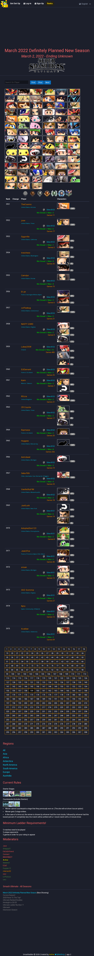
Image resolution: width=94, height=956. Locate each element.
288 (49, 728)
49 (77, 657)
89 (37, 670)
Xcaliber (25, 629)
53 (17, 662)
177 (55, 695)
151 (67, 686)
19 (7, 653)
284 (25, 728)
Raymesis (25, 430)
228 (25, 711)
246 (49, 716)
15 (69, 649)
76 (52, 666)
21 (17, 653)
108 (60, 674)
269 (19, 724)
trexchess (25, 253)
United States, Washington (29, 256)
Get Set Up (15, 3)
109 (66, 674)
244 (37, 716)
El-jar (23, 292)
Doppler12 (7, 868)
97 (77, 670)
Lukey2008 (26, 347)
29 (57, 653)
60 (52, 662)
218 (49, 707)
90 (42, 670)
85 (17, 670)
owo (4, 874)
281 (7, 728)
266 (85, 720)
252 (85, 716)
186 (25, 699)
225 (7, 711)
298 (25, 732)
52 (12, 662)
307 (79, 732)
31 (67, 653)
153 (79, 686)
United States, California (29, 239)
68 (12, 666)
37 (17, 657)
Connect (6, 854)
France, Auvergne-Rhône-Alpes (31, 295)
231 (43, 711)
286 (37, 728)
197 (7, 703)
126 (85, 678)
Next (47, 82)
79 (67, 666)
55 (27, 662)
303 (55, 732)
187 (31, 699)
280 (85, 724)
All (4, 750)
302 (49, 732)
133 (43, 682)
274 (49, 724)
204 (49, 703)
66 (82, 662)
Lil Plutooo (7, 877)
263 (67, 720)
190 (49, 699)
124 (73, 678)
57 (37, 662)
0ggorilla (25, 236)
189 (43, 699)
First (33, 82)
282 (13, 728)
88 (32, 670)
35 (7, 657)
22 (22, 653)
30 (62, 653)
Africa (6, 757)
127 (7, 682)
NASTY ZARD (27, 324)
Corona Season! (9, 895)
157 (19, 691)
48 (72, 657)
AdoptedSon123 (28, 528)
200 (25, 703)
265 (79, 720)
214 (25, 707)
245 (43, 716)
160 (37, 691)
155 (7, 691)
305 (67, 732)
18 (84, 649)
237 (79, 711)
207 (67, 703)
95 (67, 670)
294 (85, 728)
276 (61, 724)
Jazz (5, 846)
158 (25, 691)
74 (42, 666)
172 (25, 695)
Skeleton (6, 863)
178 (61, 695)
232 (49, 711)
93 (57, 670)
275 (55, 724)
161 (43, 691)
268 (13, 724)
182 (85, 695)
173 (31, 695)
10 (44, 649)
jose (23, 220)
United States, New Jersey (29, 444)
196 (85, 699)
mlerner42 (7, 871)
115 (19, 678)
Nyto (23, 606)
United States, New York (29, 508)
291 (67, 728)
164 (61, 691)
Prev (40, 82)
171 (19, 695)
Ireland (23, 350)
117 (31, 678)
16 (74, 649)
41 (37, 657)
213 (19, 707)
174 (37, 695)
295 (7, 732)
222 (73, 707)
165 (67, 691)
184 (13, 699)
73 (37, 666)
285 (31, 728)
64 (72, 662)
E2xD (5, 866)
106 (48, 674)
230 (37, 711)
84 (12, 670)
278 (73, 724)
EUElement (26, 369)
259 (43, 720)
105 (42, 674)
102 (24, 674)
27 (47, 653)
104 (36, 674)
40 (32, 657)
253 (7, 720)
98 (82, 670)
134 (49, 682)
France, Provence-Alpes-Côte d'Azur (33, 554)
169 (7, 695)
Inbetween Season (10, 910)
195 (79, 699)
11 (49, 649)
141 (7, 686)
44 (52, 657)
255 (19, 720)
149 (55, 686)
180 (73, 695)
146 (37, 686)
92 (52, 670)
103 (30, 674)
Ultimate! (6, 907)
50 (82, 657)
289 (55, 728)
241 (19, 716)
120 (49, 678)
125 (79, 678)
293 (79, 728)
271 (31, 724)
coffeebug (26, 308)
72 (32, 666)
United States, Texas (27, 223)
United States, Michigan (28, 460)
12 (54, 649)
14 (64, 649)
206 (61, 703)
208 (73, 703)
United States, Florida (28, 278)
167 (79, 691)
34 (82, 653)
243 (31, 716)
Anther (5, 860)
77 (57, 666)
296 (13, 732)
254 (13, 720)
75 (47, 666)
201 (31, 703)
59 (47, 662)
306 (73, 732)
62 (62, 662)
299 (31, 732)
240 (13, 716)
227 (19, 711)
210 (85, 703)
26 (42, 653)
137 (67, 682)
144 (25, 686)
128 (13, 682)
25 (37, 653)
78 (62, 666)
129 (19, 682)
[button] (85, 4)
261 (55, 720)
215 (31, 707)
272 (37, 724)
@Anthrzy (61, 954)
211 (7, 707)
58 (42, 662)
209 (79, 703)
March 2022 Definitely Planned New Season (19, 893)
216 (37, 707)
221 (67, 707)
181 (79, 695)
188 (37, 699)
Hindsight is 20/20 (10, 902)
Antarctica (8, 761)
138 (73, 682)
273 (43, 724)
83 (7, 670)
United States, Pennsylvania (30, 531)
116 (25, 678)
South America (10, 768)
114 (13, 678)
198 (13, 703)
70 (22, 666)
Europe (6, 772)
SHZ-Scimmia (27, 590)
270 (25, 724)
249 (67, 716)
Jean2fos (25, 551)
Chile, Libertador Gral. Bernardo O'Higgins (35, 476)
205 (55, 703)
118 (37, 678)
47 (67, 657)
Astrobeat (25, 457)
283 (19, 728)
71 (27, 666)
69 (17, 666)
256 (25, 720)
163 (55, 691)
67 (7, 666)
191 (55, 699)
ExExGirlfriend (8, 851)
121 (55, 678)
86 (22, 670)
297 (19, 732)
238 (85, 711)
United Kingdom (26, 399)
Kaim (23, 380)
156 (13, 691)
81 (77, 666)
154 (85, 686)
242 (25, 716)
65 (77, 662)
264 (73, 720)
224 (85, 707)
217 (43, 707)
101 (18, 674)
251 (79, 716)
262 (61, 720)
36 (12, 657)
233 (55, 711)
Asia (5, 754)
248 (61, 716)
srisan (24, 567)
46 (62, 657)
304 (61, 732)
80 (72, 666)
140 (85, 682)
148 (49, 686)
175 (43, 695)
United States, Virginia (28, 327)
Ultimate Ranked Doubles (12, 900)
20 (12, 653)
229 (31, 711)
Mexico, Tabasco (26, 383)
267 (7, 724)
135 (55, 682)
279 (79, 724)
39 (27, 657)
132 (37, 682)
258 (37, 720)
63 (67, 662)
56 (32, 662)
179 (67, 695)
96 (72, 670)
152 (73, 686)
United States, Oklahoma (29, 632)
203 (43, 703)
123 (67, 678)
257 (31, 720)
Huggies (25, 441)
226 (13, 711)
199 (19, 703)
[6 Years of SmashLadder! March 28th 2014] (4, 3)
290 (61, 728)
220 (61, 707)
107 (54, 674)
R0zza (24, 396)
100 (12, 674)
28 (52, 653)
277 (67, 724)
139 (79, 682)
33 (77, 653)
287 (43, 728)
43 (47, 657)
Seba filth (25, 473)
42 (42, 657)
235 (67, 711)
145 (31, 686)
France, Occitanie (27, 372)
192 (61, 699)
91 (47, 670)
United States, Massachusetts (30, 492)
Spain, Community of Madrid (30, 609)
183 (7, 699)
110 (72, 674)
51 (7, 662)
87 (27, 670)
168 (85, 691)
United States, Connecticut (30, 311)
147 (43, 686)
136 (61, 682)
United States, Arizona (28, 207)
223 (79, 707)
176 (49, 695)
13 (59, 649)
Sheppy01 (7, 849)
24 (32, 653)
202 (37, 703)
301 (43, 732)
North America (10, 765)
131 (31, 682)
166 (73, 691)
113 (7, 678)
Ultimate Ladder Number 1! (13, 905)
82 (82, 666)
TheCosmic (26, 204)
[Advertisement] (47, 26)
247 (55, 716)
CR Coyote (26, 407)
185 (19, 699)
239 (7, 716)
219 (55, 707)
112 (84, 674)
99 (7, 674)
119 (43, 678)
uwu (4, 880)
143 (19, 686)
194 (73, 699)
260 (49, 720)
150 (61, 686)
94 (62, 670)
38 (22, 657)
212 (13, 707)
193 (67, 699)
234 (61, 711)
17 (79, 649)
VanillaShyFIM (27, 489)
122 (61, 678)
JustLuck (25, 505)
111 (78, 674)
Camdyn (25, 275)
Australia (7, 775)
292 (73, 728)
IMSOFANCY (7, 857)
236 (73, 711)
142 (13, 686)
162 (49, 691)
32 (72, 653)
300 (37, 732)
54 (22, 662)
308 (85, 732)
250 (73, 716)
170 (13, 695)
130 (25, 682)
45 (57, 657)
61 (57, 662)
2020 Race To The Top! (12, 898)
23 (27, 653)
